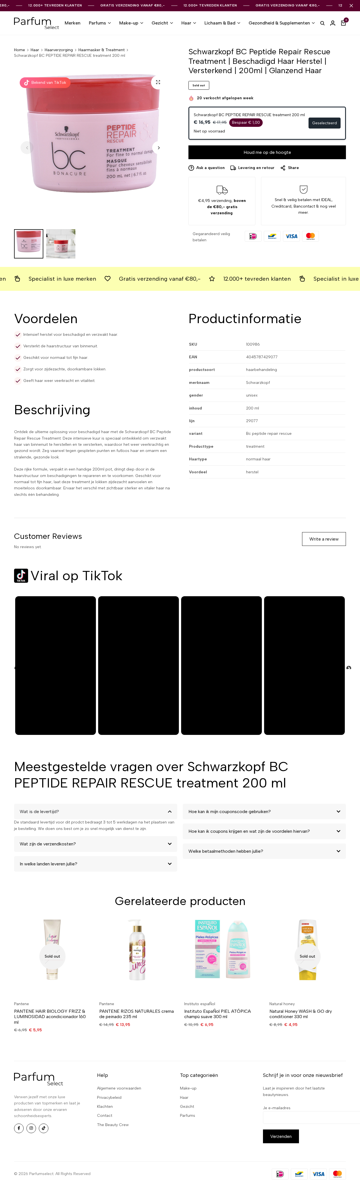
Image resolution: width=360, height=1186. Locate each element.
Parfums (97, 23)
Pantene (21, 1004)
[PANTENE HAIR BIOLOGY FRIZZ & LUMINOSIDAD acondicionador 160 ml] (52, 956)
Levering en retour (256, 167)
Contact (104, 1115)
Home (19, 50)
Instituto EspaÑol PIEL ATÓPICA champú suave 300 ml (217, 1014)
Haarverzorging (59, 50)
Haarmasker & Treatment (101, 50)
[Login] (332, 23)
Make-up (128, 23)
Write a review (324, 539)
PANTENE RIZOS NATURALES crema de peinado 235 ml (136, 1014)
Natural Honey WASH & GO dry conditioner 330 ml (300, 1014)
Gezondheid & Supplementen (279, 23)
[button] (158, 147)
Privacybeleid (109, 1097)
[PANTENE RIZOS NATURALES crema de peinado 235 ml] (137, 956)
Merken (72, 23)
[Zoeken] (322, 23)
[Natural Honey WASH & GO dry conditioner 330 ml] (307, 956)
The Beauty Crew (113, 1124)
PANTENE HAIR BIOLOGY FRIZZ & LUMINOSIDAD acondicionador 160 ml (50, 1017)
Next (346, 665)
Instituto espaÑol (199, 1004)
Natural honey (282, 1004)
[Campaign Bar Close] (351, 5)
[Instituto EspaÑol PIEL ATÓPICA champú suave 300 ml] (222, 956)
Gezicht (160, 23)
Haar (186, 23)
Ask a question (210, 167)
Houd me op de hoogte (267, 152)
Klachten (105, 1106)
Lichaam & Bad (219, 23)
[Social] (19, 1128)
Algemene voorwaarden (119, 1088)
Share (293, 167)
